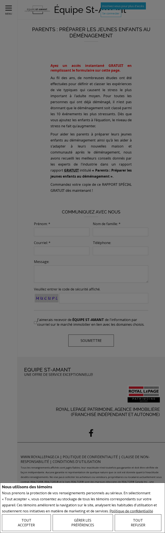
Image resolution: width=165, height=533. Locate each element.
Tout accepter (26, 522)
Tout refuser (138, 522)
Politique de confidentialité (131, 511)
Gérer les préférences (82, 522)
